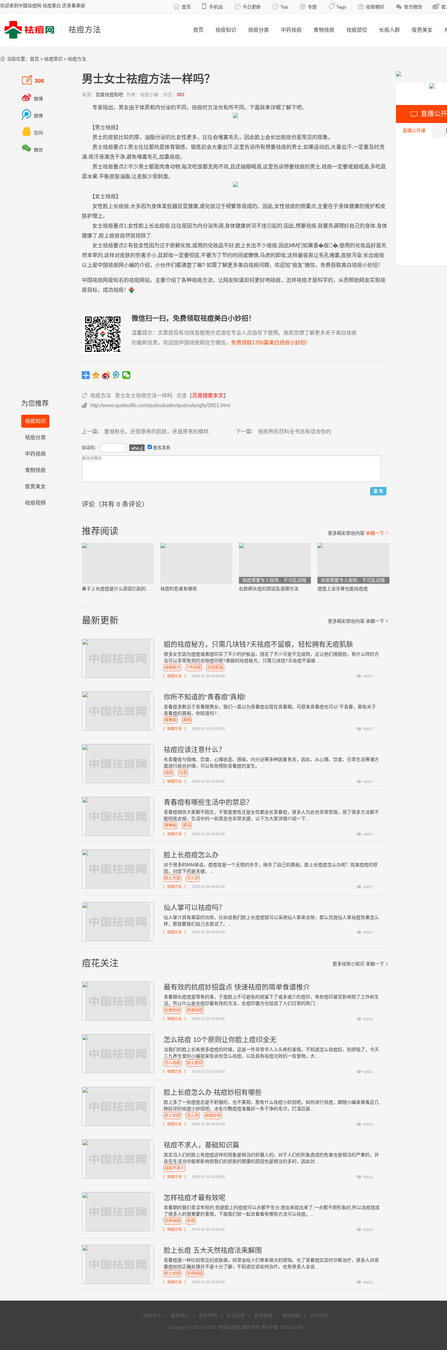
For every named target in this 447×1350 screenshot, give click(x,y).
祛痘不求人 (174, 1168)
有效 (191, 1221)
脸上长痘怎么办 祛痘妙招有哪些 (213, 1092)
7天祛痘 (194, 667)
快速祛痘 (195, 1010)
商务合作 (152, 1315)
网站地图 (291, 1315)
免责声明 (208, 1315)
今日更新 (247, 6)
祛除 (140, 235)
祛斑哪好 (371, 6)
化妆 (210, 206)
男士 (100, 127)
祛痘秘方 (172, 667)
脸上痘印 (195, 1063)
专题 (308, 6)
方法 (212, 107)
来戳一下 (377, 533)
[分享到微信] (126, 375)
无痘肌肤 (215, 667)
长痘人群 (389, 30)
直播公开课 (413, 130)
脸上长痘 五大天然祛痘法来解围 (213, 1250)
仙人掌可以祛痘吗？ (194, 907)
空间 (32, 132)
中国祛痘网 (229, 1327)
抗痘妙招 (172, 1010)
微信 (32, 149)
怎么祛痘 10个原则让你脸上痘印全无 (220, 1039)
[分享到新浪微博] (106, 375)
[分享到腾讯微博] (116, 375)
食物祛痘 (323, 30)
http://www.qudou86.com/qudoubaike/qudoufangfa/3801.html (160, 405)
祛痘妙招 (213, 1115)
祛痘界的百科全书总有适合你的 (294, 431)
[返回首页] (131, 290)
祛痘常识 (53, 58)
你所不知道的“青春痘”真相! (205, 697)
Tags (337, 6)
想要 (270, 147)
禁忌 (187, 825)
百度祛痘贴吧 (109, 94)
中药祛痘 (291, 30)
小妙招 (370, 265)
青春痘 (170, 720)
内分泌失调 (210, 226)
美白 (243, 265)
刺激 (163, 176)
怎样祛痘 (172, 1221)
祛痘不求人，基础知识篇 (201, 1145)
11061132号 (291, 1327)
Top (280, 6)
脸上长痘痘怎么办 (191, 854)
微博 (32, 98)
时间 (237, 255)
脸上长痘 (172, 878)
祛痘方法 (77, 58)
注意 (183, 772)
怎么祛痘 (172, 1063)
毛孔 (233, 137)
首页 (182, 6)
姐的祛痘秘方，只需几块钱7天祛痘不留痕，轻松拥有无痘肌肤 (258, 644)
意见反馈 (235, 1315)
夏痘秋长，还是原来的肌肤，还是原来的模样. (157, 431)
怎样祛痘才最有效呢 (194, 1197)
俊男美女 (422, 30)
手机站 (212, 6)
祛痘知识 (225, 30)
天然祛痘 (195, 1273)
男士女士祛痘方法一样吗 (143, 395)
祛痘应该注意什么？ (194, 749)
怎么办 (193, 878)
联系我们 (180, 1315)
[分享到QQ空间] (96, 375)
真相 (187, 720)
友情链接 (263, 1315)
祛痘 (168, 772)
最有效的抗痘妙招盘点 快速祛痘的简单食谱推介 (237, 987)
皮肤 (113, 137)
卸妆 (168, 255)
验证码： (90, 447)
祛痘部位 (356, 30)
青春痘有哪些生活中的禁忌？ (208, 802)
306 (33, 80)
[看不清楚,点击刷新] (137, 447)
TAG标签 (319, 1315)
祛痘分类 (258, 30)
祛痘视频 (35, 503)
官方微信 (409, 6)
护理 (92, 216)
